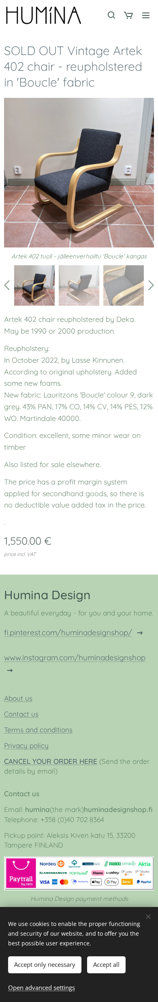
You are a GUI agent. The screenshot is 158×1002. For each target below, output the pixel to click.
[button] (111, 15)
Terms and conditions (38, 729)
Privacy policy (26, 745)
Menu (146, 15)
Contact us (21, 714)
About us (18, 698)
